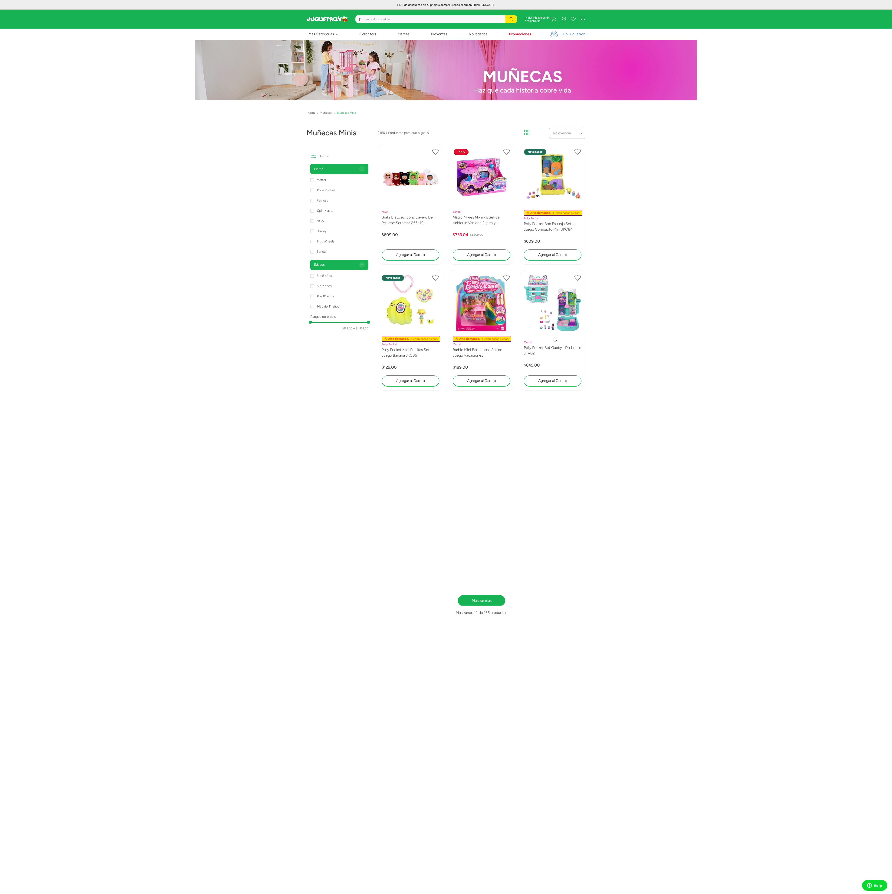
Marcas (403, 34)
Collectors (367, 34)
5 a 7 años (324, 286)
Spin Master (326, 211)
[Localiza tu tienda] (564, 19)
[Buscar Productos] (511, 19)
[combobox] (436, 19)
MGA (320, 221)
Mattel (321, 180)
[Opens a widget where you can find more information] (874, 886)
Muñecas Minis (347, 113)
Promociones (520, 34)
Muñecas (326, 113)
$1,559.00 (360, 328)
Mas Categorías (321, 34)
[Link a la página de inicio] (311, 112)
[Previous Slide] (287, 5)
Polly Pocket (326, 190)
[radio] (527, 133)
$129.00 (347, 328)
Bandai (321, 252)
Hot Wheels (325, 241)
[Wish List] (573, 19)
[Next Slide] (605, 5)
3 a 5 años (324, 276)
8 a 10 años (325, 296)
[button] (339, 169)
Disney (322, 231)
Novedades (478, 34)
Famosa (322, 200)
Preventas (439, 34)
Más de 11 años (328, 306)
